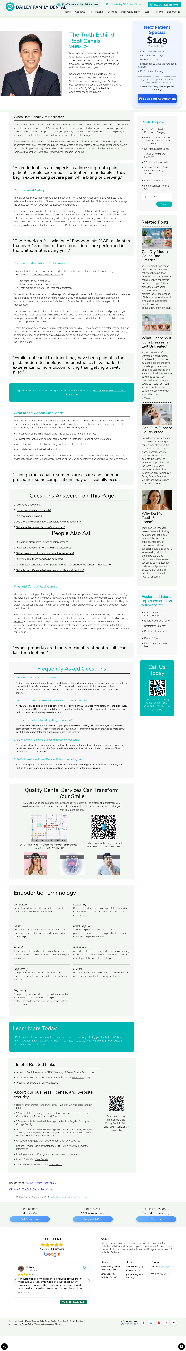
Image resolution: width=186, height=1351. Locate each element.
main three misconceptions (46, 274)
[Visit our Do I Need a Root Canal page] (108, 874)
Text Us (156, 1219)
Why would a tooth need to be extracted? (40, 558)
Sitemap (58, 1324)
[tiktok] (174, 1323)
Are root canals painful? (29, 516)
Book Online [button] (173, 11)
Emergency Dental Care (157, 620)
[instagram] (166, 1323)
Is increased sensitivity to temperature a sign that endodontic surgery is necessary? (64, 564)
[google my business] (151, 1323)
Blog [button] (147, 11)
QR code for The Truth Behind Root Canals (31, 1189)
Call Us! (166, 5)
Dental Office (151, 638)
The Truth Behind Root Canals (40, 1183)
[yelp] (158, 1323)
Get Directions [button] (29, 1219)
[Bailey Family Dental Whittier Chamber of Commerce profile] (129, 1322)
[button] (89, 1280)
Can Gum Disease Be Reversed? (157, 430)
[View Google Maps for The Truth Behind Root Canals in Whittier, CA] (49, 841)
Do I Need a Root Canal (156, 148)
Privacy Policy (27, 1324)
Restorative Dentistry (155, 626)
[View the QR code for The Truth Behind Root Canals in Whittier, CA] (103, 839)
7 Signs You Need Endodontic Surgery (154, 131)
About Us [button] (80, 11)
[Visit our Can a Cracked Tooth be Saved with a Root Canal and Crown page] (35, 874)
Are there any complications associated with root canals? (48, 521)
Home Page (78, 1077)
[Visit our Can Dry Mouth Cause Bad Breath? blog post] (157, 248)
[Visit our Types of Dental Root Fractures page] (72, 874)
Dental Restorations (154, 180)
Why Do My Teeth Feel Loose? (152, 518)
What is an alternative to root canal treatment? (42, 541)
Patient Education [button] (130, 11)
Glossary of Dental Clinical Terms (71, 1072)
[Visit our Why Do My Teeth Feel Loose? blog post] (157, 509)
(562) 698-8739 (87, 88)
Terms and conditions (44, 1324)
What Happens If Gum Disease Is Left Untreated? (156, 342)
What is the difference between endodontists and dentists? (50, 570)
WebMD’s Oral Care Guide (39, 1082)
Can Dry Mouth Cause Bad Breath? (155, 256)
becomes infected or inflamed (86, 128)
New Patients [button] (96, 11)
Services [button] (112, 11)
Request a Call (93, 1219)
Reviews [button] (158, 11)
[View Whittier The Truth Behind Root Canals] (31, 95)
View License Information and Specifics (59, 1140)
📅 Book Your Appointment (157, 98)
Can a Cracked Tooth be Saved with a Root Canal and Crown (157, 140)
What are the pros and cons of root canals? (40, 527)
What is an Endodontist (156, 162)
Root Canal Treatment (155, 631)
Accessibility (14, 1324)
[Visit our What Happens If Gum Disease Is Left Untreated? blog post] (157, 334)
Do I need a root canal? (29, 504)
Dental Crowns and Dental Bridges (154, 614)
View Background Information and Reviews (54, 1154)
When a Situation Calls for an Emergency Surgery (156, 170)
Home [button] (67, 11)
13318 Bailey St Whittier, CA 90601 (126, 4)
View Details (41, 1159)
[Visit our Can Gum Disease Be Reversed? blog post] (157, 424)
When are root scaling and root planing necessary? (45, 553)
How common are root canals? (34, 510)
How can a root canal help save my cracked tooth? (45, 547)
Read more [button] (23, 1292)
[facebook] (143, 1323)
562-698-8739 (99, 1040)
